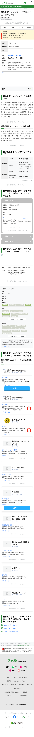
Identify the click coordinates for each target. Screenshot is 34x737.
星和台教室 (5, 499)
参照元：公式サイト (27, 218)
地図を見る (7, 385)
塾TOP (2, 9)
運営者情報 (22, 684)
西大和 (4, 426)
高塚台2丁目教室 (7, 525)
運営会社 (25, 692)
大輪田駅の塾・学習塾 (10, 625)
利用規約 (29, 684)
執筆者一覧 (5, 684)
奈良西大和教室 (7, 474)
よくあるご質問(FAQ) (21, 695)
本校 (3, 599)
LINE (16, 667)
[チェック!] (29, 408)
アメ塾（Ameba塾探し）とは (20, 677)
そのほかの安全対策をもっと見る (17, 336)
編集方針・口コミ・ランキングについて (17, 681)
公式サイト (17, 388)
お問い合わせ (10, 695)
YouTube (22, 670)
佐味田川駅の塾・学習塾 (11, 631)
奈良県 (6, 9)
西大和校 (5, 377)
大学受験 (25, 667)
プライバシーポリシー (16, 688)
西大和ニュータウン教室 (9, 450)
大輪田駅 (20, 9)
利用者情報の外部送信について (12, 692)
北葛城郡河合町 (13, 9)
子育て (13, 670)
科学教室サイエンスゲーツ (16, 55)
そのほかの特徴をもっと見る (17, 319)
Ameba (10, 717)
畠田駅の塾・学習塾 (9, 628)
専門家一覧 (13, 684)
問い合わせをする (6, 346)
